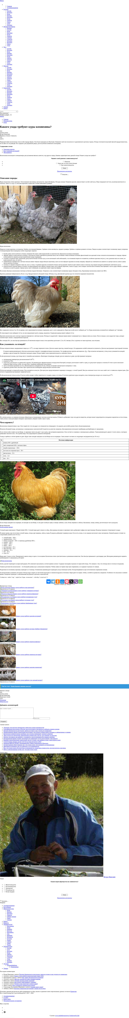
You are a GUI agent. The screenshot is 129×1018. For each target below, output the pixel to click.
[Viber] (76, 581)
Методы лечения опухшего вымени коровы (27, 979)
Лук (8, 934)
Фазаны (9, 960)
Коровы (9, 15)
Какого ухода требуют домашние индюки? (26, 590)
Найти (2, 116)
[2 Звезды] (71, 584)
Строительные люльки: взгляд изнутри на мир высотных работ (22, 741)
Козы (8, 14)
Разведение (7, 88)
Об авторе (3, 700)
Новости (6, 923)
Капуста (9, 931)
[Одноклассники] (58, 581)
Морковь (9, 935)
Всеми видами (10, 891)
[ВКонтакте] (48, 581)
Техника (6, 963)
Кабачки (9, 929)
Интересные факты (9, 26)
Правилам (73, 991)
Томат (9, 943)
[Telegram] (53, 581)
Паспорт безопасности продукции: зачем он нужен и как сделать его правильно (27, 730)
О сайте (6, 997)
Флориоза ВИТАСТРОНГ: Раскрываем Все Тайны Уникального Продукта (26, 743)
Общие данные (11, 916)
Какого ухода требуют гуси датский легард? (29, 680)
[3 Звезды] (72, 584)
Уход (5, 47)
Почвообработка (12, 965)
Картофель (10, 932)
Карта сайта (7, 999)
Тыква (9, 945)
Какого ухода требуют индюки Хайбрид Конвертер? (31, 629)
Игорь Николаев (109, 877)
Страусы (9, 39)
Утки (8, 23)
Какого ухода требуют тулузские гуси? (22, 600)
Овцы (9, 22)
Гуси (8, 949)
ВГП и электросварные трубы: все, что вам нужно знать (20, 749)
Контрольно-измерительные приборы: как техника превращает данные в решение (28, 734)
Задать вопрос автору (6, 527)
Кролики (9, 17)
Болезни (6, 9)
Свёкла (9, 942)
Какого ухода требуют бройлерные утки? (24, 603)
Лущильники (14, 967)
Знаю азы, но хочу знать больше (67, 163)
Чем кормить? (8, 152)
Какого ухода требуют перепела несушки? (28, 654)
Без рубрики (7, 907)
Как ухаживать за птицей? (11, 151)
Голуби (9, 11)
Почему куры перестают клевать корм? (26, 984)
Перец (9, 940)
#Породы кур (4, 701)
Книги (5, 108)
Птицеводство (8, 121)
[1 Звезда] (67, 584)
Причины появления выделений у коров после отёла (30, 988)
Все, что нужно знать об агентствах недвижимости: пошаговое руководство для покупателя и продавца (35, 748)
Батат (8, 927)
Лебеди (9, 58)
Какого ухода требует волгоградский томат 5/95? (29, 976)
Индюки (9, 12)
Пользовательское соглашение (13, 1001)
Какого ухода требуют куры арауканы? (22, 587)
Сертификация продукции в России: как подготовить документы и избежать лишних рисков (31, 729)
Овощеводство (8, 924)
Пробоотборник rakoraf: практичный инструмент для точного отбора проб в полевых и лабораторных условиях (37, 732)
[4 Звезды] (73, 584)
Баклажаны (10, 926)
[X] (71, 581)
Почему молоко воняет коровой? (24, 980)
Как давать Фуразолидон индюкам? (32, 977)
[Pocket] (67, 581)
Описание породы (9, 149)
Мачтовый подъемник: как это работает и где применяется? (21, 746)
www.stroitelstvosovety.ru (62, 1015)
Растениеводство (11, 886)
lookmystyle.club (74, 1015)
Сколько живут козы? (36, 987)
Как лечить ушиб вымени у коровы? (25, 982)
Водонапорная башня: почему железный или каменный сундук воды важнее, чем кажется (30, 738)
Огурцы (9, 938)
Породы (6, 66)
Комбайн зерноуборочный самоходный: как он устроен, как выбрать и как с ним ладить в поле (32, 740)
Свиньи (9, 37)
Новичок (67, 161)
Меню (2, 0)
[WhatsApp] (80, 581)
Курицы (9, 75)
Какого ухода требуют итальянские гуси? (24, 597)
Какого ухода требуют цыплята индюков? (28, 616)
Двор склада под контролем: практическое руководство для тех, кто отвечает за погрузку (30, 735)
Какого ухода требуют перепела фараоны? (25, 594)
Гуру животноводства (67, 165)
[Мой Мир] (62, 581)
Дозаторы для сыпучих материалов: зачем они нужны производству (24, 727)
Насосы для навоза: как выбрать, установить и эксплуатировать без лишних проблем (29, 737)
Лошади (9, 20)
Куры (8, 19)
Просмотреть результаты (64, 171)
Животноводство (11, 885)
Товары (6, 107)
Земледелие (9, 888)
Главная (9, 6)
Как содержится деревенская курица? (24, 985)
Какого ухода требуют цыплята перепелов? (29, 667)
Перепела (10, 956)
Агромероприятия (12, 8)
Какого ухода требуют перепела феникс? (28, 641)
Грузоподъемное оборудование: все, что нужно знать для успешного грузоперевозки (29, 745)
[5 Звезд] (74, 584)
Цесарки (9, 25)
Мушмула (10, 937)
